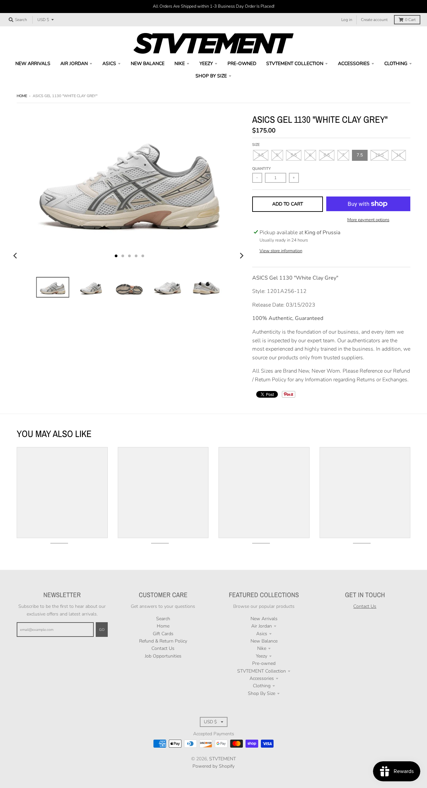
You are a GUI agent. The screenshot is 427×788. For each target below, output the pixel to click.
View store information (281, 251)
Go (101, 629)
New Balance (264, 641)
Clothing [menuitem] (395, 63)
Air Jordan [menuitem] (74, 63)
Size (256, 144)
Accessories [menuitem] (354, 63)
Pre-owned (264, 663)
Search (163, 619)
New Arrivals (264, 619)
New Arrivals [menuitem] (32, 63)
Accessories (262, 678)
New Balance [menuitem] (147, 63)
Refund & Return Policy (163, 641)
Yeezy (261, 656)
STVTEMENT (222, 759)
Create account (374, 19)
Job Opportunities (163, 656)
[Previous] (16, 256)
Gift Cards (163, 634)
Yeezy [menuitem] (206, 63)
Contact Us (162, 648)
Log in (346, 19)
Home (22, 95)
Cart (410, 19)
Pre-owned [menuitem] (242, 63)
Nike (261, 648)
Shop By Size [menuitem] (211, 76)
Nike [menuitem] (179, 63)
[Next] (241, 256)
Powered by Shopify (213, 766)
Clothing (262, 686)
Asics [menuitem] (109, 63)
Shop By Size (261, 693)
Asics (261, 634)
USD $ (43, 19)
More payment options (368, 220)
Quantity (261, 168)
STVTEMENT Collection (261, 671)
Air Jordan (261, 626)
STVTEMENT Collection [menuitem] (294, 63)
